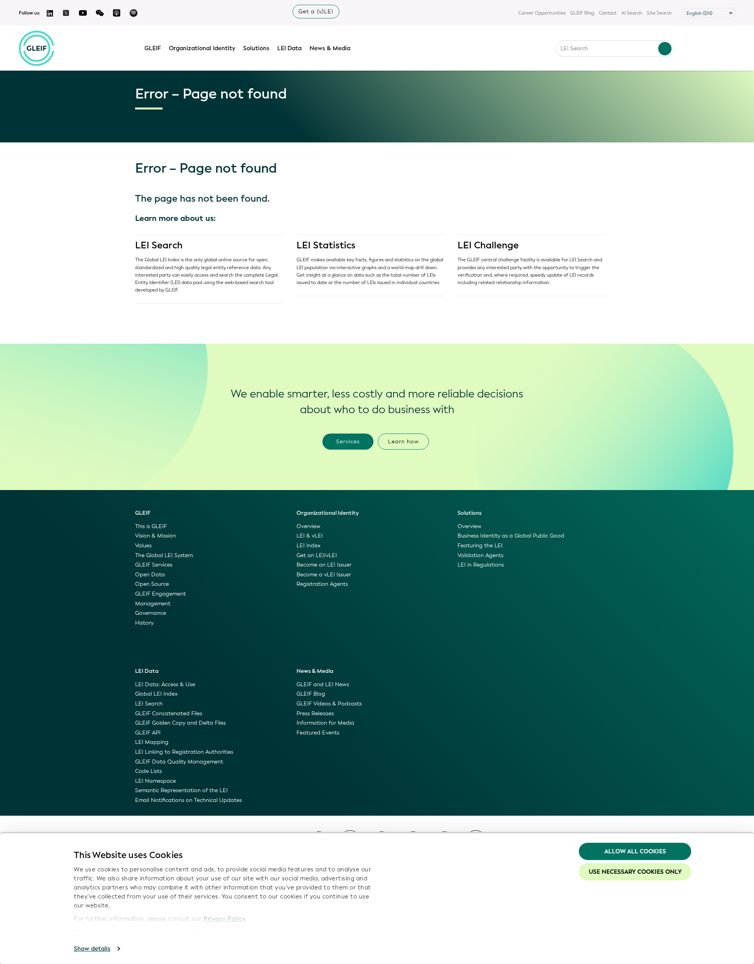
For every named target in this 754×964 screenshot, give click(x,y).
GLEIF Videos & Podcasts (329, 703)
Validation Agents (480, 555)
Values (143, 545)
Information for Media (325, 723)
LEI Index (308, 545)
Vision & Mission (155, 535)
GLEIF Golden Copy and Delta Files (180, 723)
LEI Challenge (488, 245)
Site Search (659, 13)
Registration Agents (322, 584)
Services (348, 441)
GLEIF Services (153, 565)
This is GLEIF (151, 526)
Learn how (403, 441)
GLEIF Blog (582, 13)
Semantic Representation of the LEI (181, 790)
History (144, 623)
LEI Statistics (325, 245)
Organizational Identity (202, 48)
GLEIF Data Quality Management (179, 761)
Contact (608, 13)
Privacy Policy (224, 919)
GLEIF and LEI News (322, 684)
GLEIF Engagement (160, 594)
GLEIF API (148, 732)
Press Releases (315, 713)
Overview (308, 526)
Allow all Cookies (635, 851)
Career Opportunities (542, 13)
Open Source (152, 584)
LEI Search (159, 245)
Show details (92, 949)
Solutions (256, 48)
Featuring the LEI (480, 545)
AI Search (631, 13)
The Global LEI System (164, 555)
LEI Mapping (151, 742)
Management (152, 603)
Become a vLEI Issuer (323, 574)
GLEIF (153, 48)
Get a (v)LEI (315, 11)
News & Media (329, 48)
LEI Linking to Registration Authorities (184, 752)
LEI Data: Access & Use (165, 684)
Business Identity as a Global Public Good (511, 535)
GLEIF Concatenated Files (168, 713)
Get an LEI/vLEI (316, 555)
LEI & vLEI (309, 535)
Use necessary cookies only (635, 872)
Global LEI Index (156, 694)
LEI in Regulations (481, 565)
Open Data (150, 574)
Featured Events (317, 732)
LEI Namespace (155, 781)
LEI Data (289, 48)
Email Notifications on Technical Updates (188, 800)
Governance (150, 613)
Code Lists (148, 771)
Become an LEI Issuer (323, 565)
